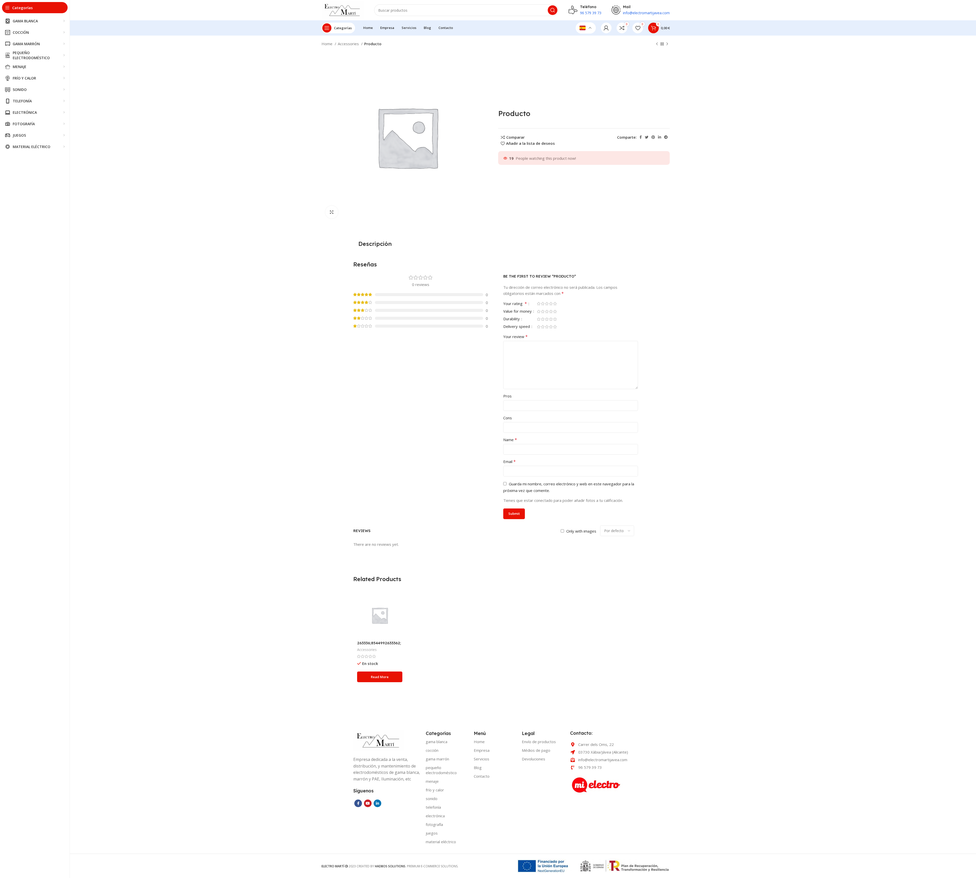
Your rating (515, 303)
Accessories (349, 43)
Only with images (581, 531)
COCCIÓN (432, 750)
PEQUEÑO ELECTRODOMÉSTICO (441, 770)
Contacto (482, 776)
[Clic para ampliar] (331, 212)
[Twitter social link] (646, 137)
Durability (512, 319)
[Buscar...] (552, 10)
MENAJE (432, 781)
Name (510, 439)
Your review (515, 336)
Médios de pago (536, 750)
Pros (507, 395)
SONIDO (431, 798)
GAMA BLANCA (436, 741)
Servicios (481, 758)
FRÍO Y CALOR (435, 789)
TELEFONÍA (433, 807)
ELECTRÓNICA (435, 815)
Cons (507, 417)
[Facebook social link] (640, 137)
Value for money (518, 311)
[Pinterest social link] (653, 137)
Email (509, 461)
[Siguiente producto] (667, 44)
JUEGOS (432, 833)
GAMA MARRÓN (437, 758)
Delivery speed (517, 327)
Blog (478, 767)
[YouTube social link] (368, 803)
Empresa (482, 750)
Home (327, 43)
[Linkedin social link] (660, 137)
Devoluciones (533, 758)
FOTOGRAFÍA (434, 824)
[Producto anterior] (657, 44)
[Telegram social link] (666, 137)
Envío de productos (539, 741)
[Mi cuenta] (606, 28)
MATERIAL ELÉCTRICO (441, 841)
